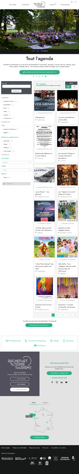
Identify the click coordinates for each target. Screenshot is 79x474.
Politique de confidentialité (19, 448)
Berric (6, 108)
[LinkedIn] (61, 382)
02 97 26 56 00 (21, 379)
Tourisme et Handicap (37, 340)
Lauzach (6, 115)
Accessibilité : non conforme (58, 448)
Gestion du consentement (8, 453)
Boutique (69, 340)
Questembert (8, 105)
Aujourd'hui (7, 141)
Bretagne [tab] (45, 402)
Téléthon (6, 133)
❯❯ (75, 315)
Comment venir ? (39, 437)
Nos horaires (21, 384)
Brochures (41, 345)
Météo (56, 340)
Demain (6, 144)
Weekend (7, 148)
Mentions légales (5, 448)
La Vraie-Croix (8, 118)
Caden (6, 111)
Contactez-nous (21, 389)
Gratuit (6, 177)
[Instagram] (57, 382)
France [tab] (34, 402)
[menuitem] (12, 4)
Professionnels (15, 340)
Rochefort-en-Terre (9, 101)
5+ (63, 315)
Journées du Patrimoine (10, 129)
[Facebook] (52, 382)
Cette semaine (8, 151)
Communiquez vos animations (39, 325)
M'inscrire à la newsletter (59, 373)
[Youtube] (66, 382)
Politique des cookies (34, 448)
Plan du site (45, 448)
